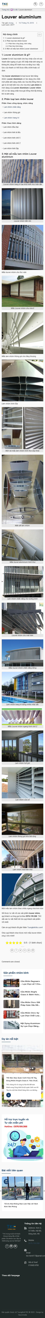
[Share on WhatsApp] (12, 950)
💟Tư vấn (14, 10)
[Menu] (41, 4)
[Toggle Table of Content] (38, 35)
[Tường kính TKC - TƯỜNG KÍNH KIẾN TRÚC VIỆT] (13, 4)
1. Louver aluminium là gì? (15, 38)
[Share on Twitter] (20, 950)
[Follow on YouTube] (15, 1246)
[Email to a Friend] (25, 950)
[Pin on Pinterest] (29, 950)
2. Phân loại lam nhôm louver (16, 41)
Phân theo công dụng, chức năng (19, 43)
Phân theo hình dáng (15, 46)
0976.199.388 (33, 1243)
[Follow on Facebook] (7, 1246)
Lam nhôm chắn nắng (12, 107)
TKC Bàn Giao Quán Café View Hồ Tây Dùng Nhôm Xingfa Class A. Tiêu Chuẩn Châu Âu (22, 1079)
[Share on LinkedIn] (33, 950)
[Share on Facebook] (16, 950)
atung (11, 23)
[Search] (35, 4)
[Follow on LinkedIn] (11, 1246)
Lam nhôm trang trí (11, 118)
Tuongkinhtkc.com (34, 927)
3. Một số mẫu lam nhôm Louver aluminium (21, 49)
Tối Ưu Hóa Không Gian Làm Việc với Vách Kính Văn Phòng (21, 1205)
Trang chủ (5, 10)
